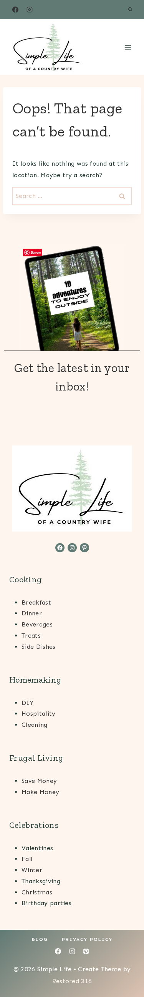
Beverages (37, 624)
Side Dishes (39, 646)
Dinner (32, 613)
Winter (32, 870)
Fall (27, 858)
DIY (27, 702)
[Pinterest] (86, 951)
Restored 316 (72, 981)
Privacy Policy (87, 939)
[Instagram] (29, 9)
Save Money (39, 780)
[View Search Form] (130, 9)
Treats (31, 635)
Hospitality (39, 713)
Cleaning (35, 724)
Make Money (40, 792)
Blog (40, 939)
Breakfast (36, 602)
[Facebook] (15, 9)
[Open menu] (128, 47)
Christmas (37, 892)
